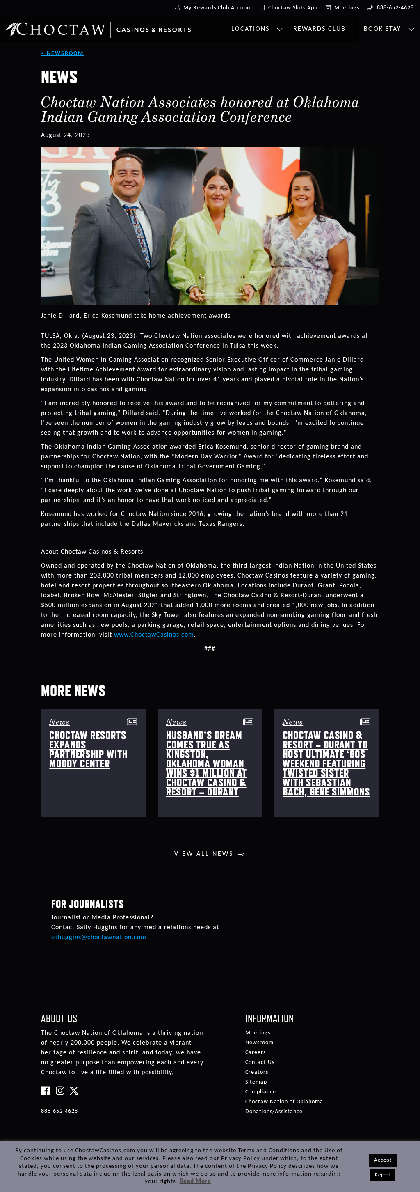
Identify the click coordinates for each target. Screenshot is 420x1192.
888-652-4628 (59, 1111)
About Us (59, 1018)
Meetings (257, 1033)
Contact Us (259, 1062)
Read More (195, 1181)
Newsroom (259, 1043)
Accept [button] (383, 1160)
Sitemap (256, 1082)
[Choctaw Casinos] (98, 27)
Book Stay (384, 29)
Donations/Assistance (274, 1112)
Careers (255, 1053)
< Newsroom (62, 53)
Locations (251, 29)
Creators (256, 1072)
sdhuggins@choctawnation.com (98, 937)
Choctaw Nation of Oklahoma (284, 1102)
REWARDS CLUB (319, 29)
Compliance (260, 1092)
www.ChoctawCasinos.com (154, 635)
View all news (203, 854)
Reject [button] (382, 1175)
